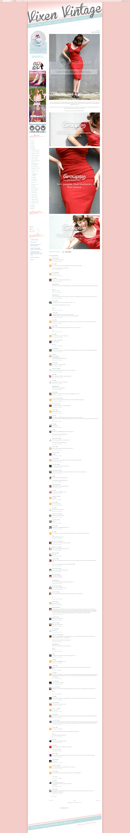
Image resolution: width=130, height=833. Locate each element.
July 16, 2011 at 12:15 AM (57, 377)
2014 (32, 143)
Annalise (54, 665)
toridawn (54, 300)
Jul (52, 429)
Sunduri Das (54, 617)
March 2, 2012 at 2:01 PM (57, 786)
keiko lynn (32, 259)
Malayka (54, 753)
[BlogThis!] (66, 252)
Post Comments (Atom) (77, 802)
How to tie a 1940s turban (34, 185)
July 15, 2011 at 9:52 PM (56, 292)
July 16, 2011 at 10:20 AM (57, 589)
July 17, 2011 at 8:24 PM (56, 717)
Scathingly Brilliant (34, 239)
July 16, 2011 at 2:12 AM (56, 435)
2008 (32, 208)
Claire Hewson (55, 765)
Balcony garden (34, 190)
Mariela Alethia (55, 484)
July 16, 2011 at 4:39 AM (56, 455)
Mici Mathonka (55, 403)
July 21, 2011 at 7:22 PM (56, 768)
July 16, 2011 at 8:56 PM (56, 670)
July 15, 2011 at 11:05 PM (57, 351)
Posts (32, 229)
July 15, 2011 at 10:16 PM (57, 323)
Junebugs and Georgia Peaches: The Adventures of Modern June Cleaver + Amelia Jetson (36, 253)
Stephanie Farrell (55, 438)
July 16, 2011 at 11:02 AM (57, 599)
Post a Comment (54, 796)
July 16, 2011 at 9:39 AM (56, 550)
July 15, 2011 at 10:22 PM (57, 331)
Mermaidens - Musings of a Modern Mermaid (36, 245)
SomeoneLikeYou (55, 568)
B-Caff (53, 780)
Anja (53, 380)
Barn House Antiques (56, 340)
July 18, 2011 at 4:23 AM (56, 724)
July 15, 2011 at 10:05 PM (57, 317)
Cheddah (54, 312)
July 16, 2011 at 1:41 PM (56, 626)
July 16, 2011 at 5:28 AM (56, 473)
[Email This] (65, 252)
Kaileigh (53, 392)
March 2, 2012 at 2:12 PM (57, 793)
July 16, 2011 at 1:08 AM (56, 407)
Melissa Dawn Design (56, 513)
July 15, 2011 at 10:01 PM (57, 310)
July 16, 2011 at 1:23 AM (56, 421)
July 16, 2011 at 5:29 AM (56, 481)
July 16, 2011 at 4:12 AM (56, 450)
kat (52, 354)
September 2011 (35, 155)
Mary (53, 334)
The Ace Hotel (34, 179)
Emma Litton (54, 591)
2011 (32, 148)
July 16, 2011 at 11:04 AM (57, 604)
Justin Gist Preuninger (56, 634)
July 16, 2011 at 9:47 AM (56, 565)
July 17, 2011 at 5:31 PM (56, 705)
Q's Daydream (55, 519)
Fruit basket (33, 187)
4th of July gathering (35, 188)
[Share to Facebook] (69, 252)
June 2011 (34, 194)
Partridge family (34, 192)
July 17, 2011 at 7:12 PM (56, 711)
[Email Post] (63, 251)
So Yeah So (54, 458)
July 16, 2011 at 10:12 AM (57, 583)
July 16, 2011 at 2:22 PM (56, 632)
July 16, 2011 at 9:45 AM (56, 556)
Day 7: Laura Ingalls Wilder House (35, 164)
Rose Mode (54, 759)
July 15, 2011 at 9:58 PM (56, 298)
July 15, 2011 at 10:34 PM (57, 345)
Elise (53, 739)
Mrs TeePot (54, 681)
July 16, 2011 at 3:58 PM (56, 651)
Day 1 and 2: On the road (35, 171)
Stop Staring (52, 102)
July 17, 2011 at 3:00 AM (56, 694)
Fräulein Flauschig (55, 586)
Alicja (53, 672)
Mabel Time (54, 649)
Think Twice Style (55, 547)
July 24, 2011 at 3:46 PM (56, 778)
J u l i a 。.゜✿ (55, 708)
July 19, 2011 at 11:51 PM (57, 762)
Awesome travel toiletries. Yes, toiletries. (34, 174)
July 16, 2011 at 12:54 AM (57, 383)
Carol (53, 531)
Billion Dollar (63, 107)
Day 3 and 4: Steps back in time (35, 168)
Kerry (53, 264)
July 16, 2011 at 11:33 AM (57, 614)
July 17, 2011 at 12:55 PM (57, 699)
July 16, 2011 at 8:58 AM (56, 538)
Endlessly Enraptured (35, 257)
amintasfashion (55, 776)
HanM (53, 508)
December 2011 (35, 150)
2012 (32, 146)
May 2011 (34, 196)
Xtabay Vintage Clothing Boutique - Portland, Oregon (36, 248)
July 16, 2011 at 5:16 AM (56, 461)
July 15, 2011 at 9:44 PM (56, 269)
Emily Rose (54, 258)
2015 (32, 141)
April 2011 (34, 197)
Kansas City (33, 162)
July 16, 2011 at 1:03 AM (56, 395)
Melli (53, 374)
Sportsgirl (54, 348)
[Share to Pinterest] (70, 252)
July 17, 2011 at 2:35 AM (56, 684)
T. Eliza (53, 525)
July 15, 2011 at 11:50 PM (57, 366)
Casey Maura (54, 720)
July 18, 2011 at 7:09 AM (56, 742)
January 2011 (34, 202)
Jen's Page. (54, 272)
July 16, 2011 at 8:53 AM (56, 529)
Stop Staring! (33, 177)
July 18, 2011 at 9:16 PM (56, 751)
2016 (32, 140)
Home (75, 800)
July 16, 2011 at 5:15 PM (56, 663)
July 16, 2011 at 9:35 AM (56, 544)
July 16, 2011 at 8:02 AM (56, 523)
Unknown (54, 409)
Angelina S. (54, 558)
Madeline (54, 601)
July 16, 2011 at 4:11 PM (56, 657)
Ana (53, 490)
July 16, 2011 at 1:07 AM (56, 401)
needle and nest (55, 368)
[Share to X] (68, 252)
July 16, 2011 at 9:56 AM (56, 571)
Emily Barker (54, 464)
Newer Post (51, 800)
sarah (53, 696)
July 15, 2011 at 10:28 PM (57, 337)
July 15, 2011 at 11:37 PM (57, 360)
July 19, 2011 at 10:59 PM (57, 756)
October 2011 (34, 153)
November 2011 (35, 151)
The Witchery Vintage (56, 541)
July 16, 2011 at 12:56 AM (57, 389)
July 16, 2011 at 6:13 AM (56, 487)
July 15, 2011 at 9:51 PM (56, 281)
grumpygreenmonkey (56, 398)
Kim (53, 415)
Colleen (53, 362)
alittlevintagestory (55, 470)
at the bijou (54, 702)
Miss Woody (54, 628)
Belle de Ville (54, 622)
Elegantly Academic (56, 290)
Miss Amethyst (55, 574)
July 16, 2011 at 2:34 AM (56, 444)
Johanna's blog (33, 242)
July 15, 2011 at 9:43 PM (56, 261)
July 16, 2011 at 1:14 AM (56, 413)
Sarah (53, 278)
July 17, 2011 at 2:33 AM (56, 678)
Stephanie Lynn (55, 496)
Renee (53, 745)
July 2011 (33, 158)
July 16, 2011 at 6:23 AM (56, 499)
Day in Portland (34, 180)
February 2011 (34, 201)
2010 (32, 205)
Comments (33, 231)
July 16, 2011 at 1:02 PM (56, 620)
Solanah (53, 325)
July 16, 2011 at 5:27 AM (56, 467)
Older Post (98, 800)
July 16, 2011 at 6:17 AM (56, 493)
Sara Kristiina (55, 687)
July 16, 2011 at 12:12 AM (57, 371)
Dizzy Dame (54, 552)
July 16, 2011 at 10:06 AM (57, 577)
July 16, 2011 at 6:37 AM (56, 511)
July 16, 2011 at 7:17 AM (56, 517)
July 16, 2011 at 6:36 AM (56, 505)
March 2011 (34, 199)
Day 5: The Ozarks (34, 166)
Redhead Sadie (55, 607)
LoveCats (33, 182)
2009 (32, 206)
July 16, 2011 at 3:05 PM (56, 641)
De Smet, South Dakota (35, 160)
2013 (32, 145)
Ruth (53, 659)
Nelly (53, 424)
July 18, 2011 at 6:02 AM (56, 736)
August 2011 (34, 157)
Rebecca (53, 502)
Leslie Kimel (54, 452)
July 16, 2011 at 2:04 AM (56, 427)
